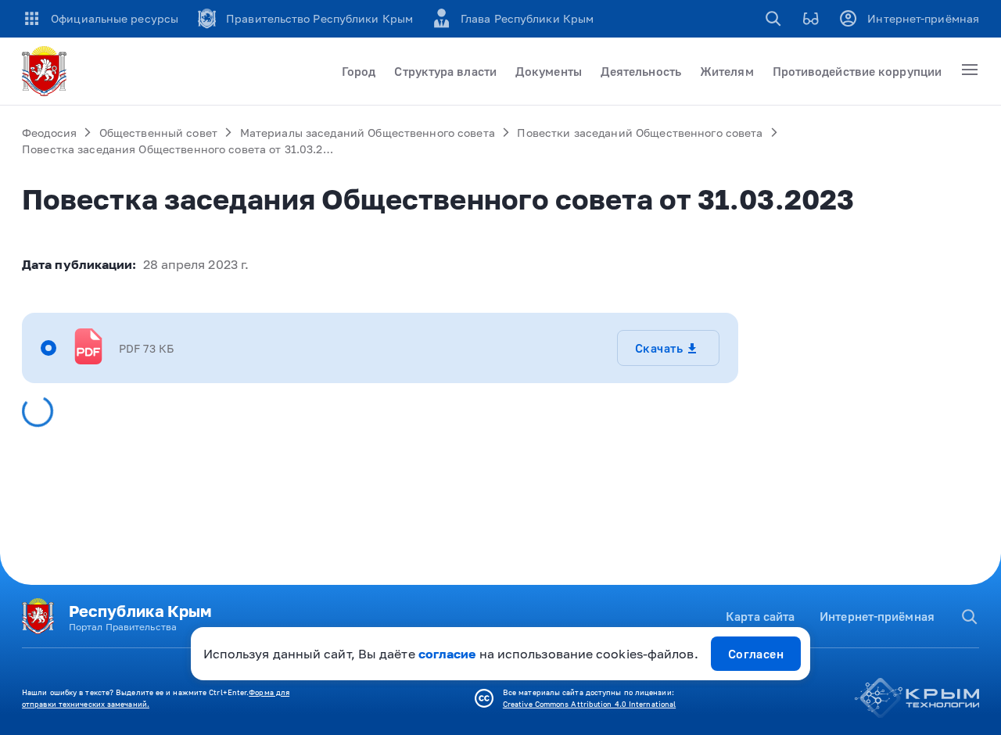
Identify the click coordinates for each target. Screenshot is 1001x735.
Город (358, 71)
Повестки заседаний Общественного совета (639, 132)
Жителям (727, 71)
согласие (447, 654)
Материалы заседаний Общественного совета (367, 132)
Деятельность (641, 71)
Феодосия (49, 132)
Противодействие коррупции (857, 71)
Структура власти (445, 71)
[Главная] (47, 71)
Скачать (659, 348)
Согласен (756, 654)
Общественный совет (158, 132)
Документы (548, 71)
